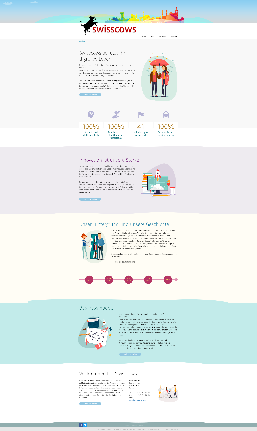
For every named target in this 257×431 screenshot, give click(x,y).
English (82, 41)
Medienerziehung (153, 429)
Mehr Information (90, 95)
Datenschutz (141, 429)
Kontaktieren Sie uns (114, 429)
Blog (141, 425)
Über (152, 37)
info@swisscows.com (137, 400)
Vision (143, 37)
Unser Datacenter (129, 429)
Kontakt (174, 37)
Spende (134, 425)
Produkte (162, 37)
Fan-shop (125, 425)
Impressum (101, 429)
